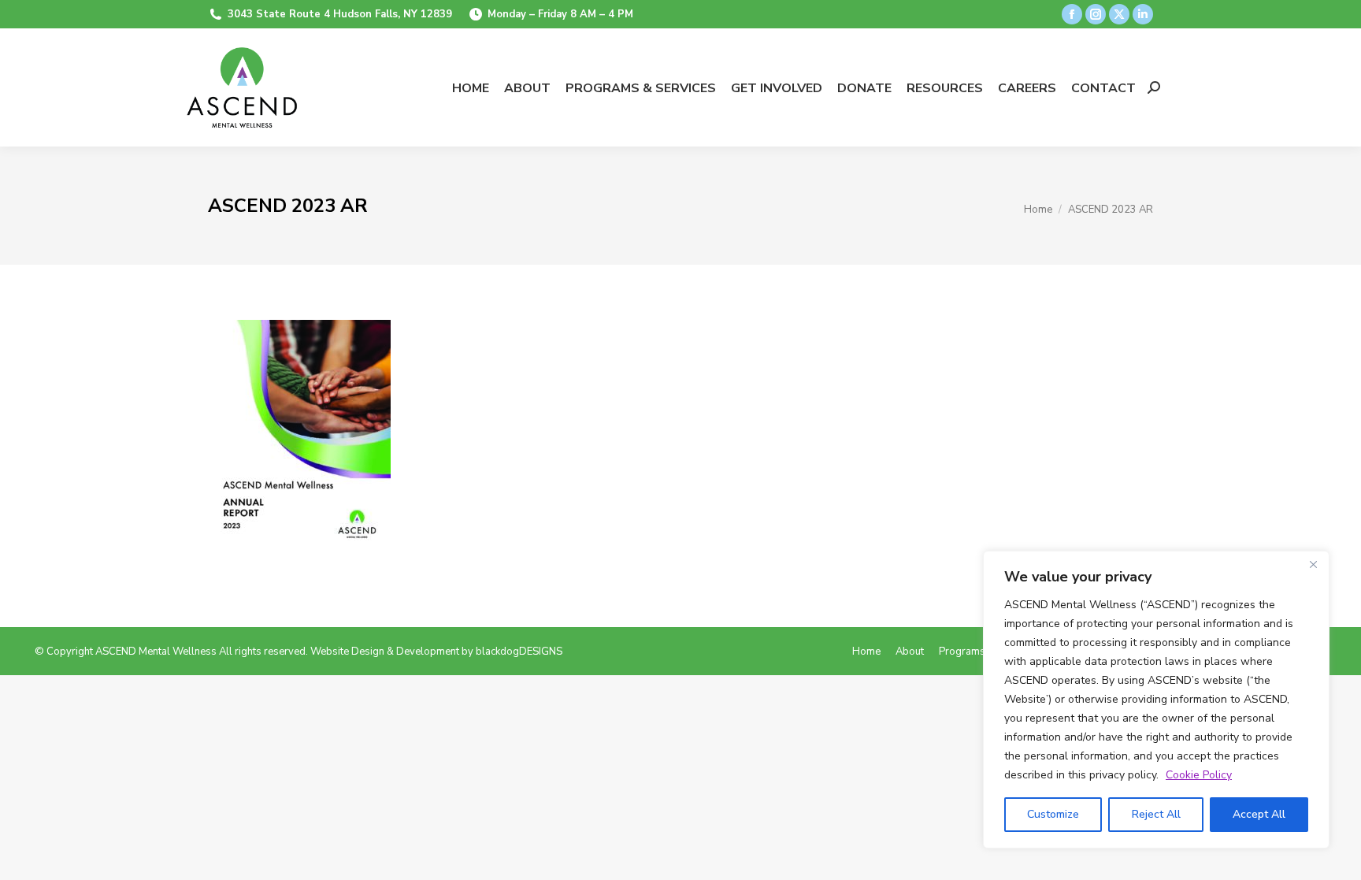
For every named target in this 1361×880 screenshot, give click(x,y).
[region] (1156, 699)
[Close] (1313, 564)
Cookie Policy (1199, 774)
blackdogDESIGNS (519, 651)
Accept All (1259, 814)
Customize (1053, 814)
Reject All (1156, 814)
